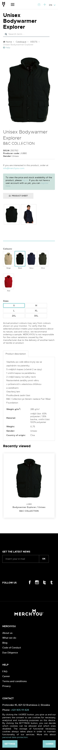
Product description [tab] (16, 353)
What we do (9, 637)
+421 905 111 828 (20, 709)
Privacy (6, 686)
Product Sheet (19, 196)
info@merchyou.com (13, 168)
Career (6, 676)
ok (43, 558)
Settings (9, 743)
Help (7, 47)
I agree (49, 743)
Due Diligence (10, 652)
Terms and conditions (14, 681)
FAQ (4, 671)
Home (8, 41)
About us (7, 632)
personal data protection (15, 737)
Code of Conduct (11, 647)
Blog (4, 642)
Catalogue (21, 41)
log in (25, 180)
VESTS (33, 41)
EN (51, 5)
